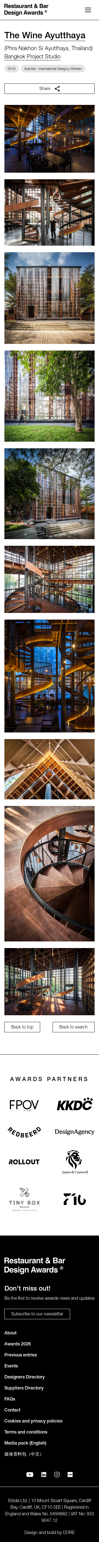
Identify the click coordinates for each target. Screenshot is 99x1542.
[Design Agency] (75, 1132)
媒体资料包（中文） (24, 1455)
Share (44, 89)
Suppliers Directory (23, 1388)
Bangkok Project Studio (32, 57)
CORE (69, 1533)
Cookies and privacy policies (33, 1421)
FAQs (9, 1399)
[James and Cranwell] (75, 1162)
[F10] (75, 1199)
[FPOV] (24, 1106)
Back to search (73, 1027)
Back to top (22, 1027)
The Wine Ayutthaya (45, 36)
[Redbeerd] (24, 1132)
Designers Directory (24, 1377)
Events (11, 1366)
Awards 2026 (17, 1344)
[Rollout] (24, 1162)
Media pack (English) (25, 1443)
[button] (88, 10)
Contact (12, 1410)
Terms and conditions (25, 1432)
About (10, 1333)
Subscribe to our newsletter (37, 1314)
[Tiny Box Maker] (24, 1199)
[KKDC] (75, 1105)
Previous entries (20, 1355)
